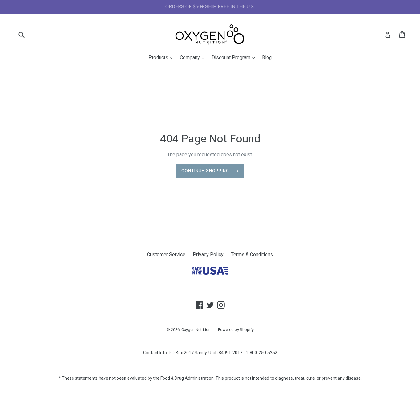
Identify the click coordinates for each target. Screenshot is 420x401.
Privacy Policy (208, 254)
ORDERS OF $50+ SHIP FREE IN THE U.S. (210, 7)
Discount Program (235, 57)
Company (193, 57)
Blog (267, 57)
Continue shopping (205, 170)
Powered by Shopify (236, 329)
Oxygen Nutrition (196, 329)
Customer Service (166, 254)
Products (162, 57)
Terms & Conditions (252, 254)
